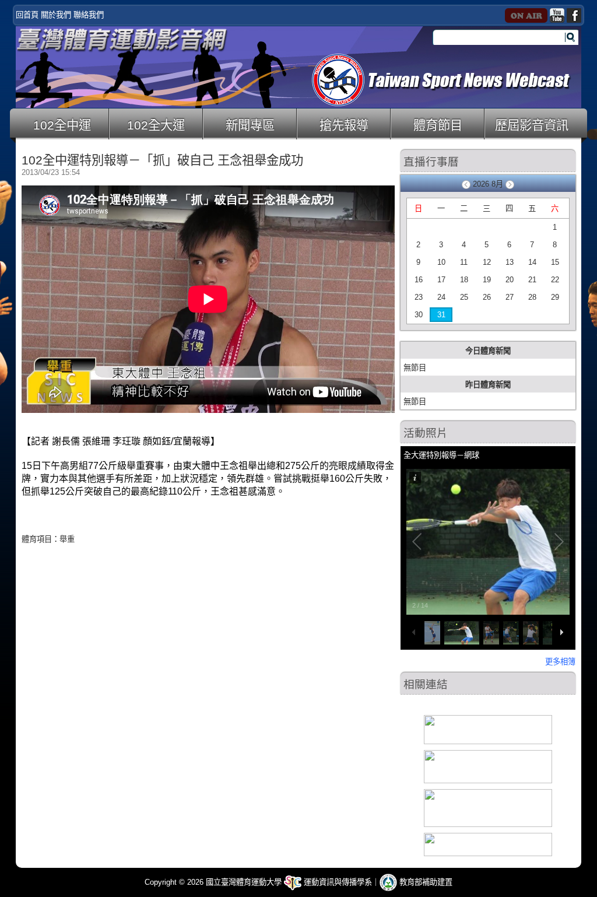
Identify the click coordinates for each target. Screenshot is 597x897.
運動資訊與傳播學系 (336, 882)
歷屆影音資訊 (531, 125)
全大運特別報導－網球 (441, 455)
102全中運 (62, 125)
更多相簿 (560, 661)
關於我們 (56, 14)
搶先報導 (343, 125)
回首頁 (27, 14)
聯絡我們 (88, 14)
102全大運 (156, 125)
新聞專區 (250, 125)
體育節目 (437, 125)
